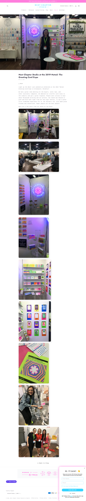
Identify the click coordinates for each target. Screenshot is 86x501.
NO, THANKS (72, 493)
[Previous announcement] (6, 1)
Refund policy (34, 498)
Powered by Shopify (25, 498)
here (71, 496)
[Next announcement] (79, 1)
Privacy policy (43, 498)
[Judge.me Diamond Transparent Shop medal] (43, 473)
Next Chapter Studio (15, 498)
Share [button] (21, 83)
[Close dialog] (84, 468)
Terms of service (53, 498)
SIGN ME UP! (73, 490)
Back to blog (44, 463)
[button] (7, 6)
